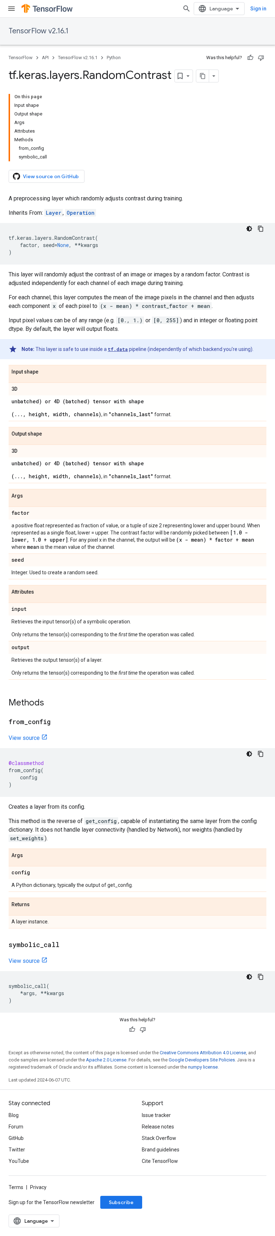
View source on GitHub (51, 176)
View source (24, 738)
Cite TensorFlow (160, 1161)
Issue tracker (156, 1115)
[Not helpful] (261, 57)
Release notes (158, 1127)
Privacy (38, 1187)
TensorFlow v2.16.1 (38, 31)
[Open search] (186, 8)
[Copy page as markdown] (202, 76)
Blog (14, 1115)
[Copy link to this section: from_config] (57, 722)
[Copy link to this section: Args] (30, 496)
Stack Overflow (159, 1138)
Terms (16, 1187)
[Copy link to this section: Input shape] (45, 372)
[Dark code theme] (249, 228)
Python (114, 57)
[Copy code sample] (260, 228)
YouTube (19, 1161)
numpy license (203, 1067)
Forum (16, 1127)
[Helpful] (250, 57)
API (45, 57)
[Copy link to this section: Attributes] (41, 592)
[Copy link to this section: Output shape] (49, 434)
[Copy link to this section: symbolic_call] (66, 945)
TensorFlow (21, 57)
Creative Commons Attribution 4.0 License (203, 1052)
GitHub (16, 1138)
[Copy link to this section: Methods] (51, 703)
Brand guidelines (160, 1149)
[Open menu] (11, 8)
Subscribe (121, 1202)
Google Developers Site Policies (202, 1060)
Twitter (17, 1149)
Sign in (258, 8)
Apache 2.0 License (106, 1060)
